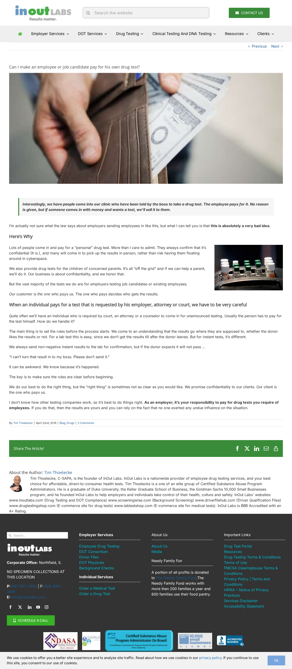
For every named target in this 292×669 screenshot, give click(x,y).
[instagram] (46, 607)
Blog (62, 423)
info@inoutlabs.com (28, 597)
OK (276, 660)
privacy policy (210, 658)
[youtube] (38, 607)
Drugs (70, 423)
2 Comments (86, 423)
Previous (259, 46)
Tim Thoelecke (23, 423)
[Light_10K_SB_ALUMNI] (195, 634)
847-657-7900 (24, 586)
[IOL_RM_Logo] (43, 6)
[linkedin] (29, 607)
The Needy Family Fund (176, 577)
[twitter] (20, 607)
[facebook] (10, 607)
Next (275, 46)
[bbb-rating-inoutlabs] (230, 637)
